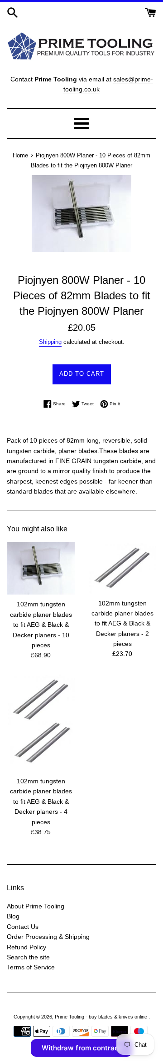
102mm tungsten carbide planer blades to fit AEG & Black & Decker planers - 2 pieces (122, 624)
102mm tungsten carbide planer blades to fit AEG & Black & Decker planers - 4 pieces (41, 801)
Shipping (50, 341)
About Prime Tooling (35, 906)
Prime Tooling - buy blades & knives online (102, 1016)
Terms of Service (31, 967)
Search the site (28, 957)
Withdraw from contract (81, 1048)
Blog (13, 916)
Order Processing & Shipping (48, 936)
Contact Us (22, 926)
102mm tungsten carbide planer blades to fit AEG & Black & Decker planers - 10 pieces (41, 624)
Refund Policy (26, 947)
